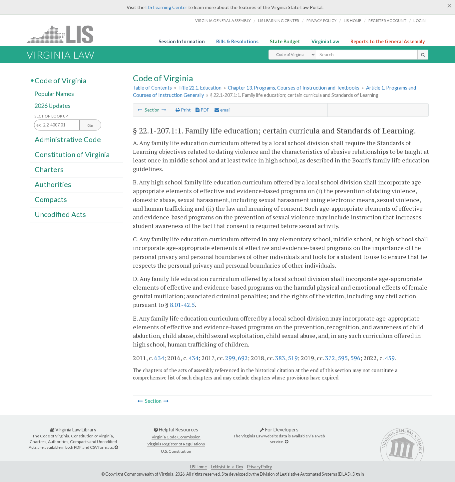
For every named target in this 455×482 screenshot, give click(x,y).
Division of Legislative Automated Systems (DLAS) (305, 474)
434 (194, 358)
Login (419, 20)
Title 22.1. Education (200, 88)
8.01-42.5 (182, 305)
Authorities (53, 184)
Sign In (358, 474)
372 (330, 358)
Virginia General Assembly (223, 20)
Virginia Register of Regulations (176, 443)
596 (355, 358)
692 (243, 358)
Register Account (387, 20)
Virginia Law (325, 41)
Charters (49, 169)
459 (390, 358)
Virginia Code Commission (176, 436)
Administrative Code (68, 139)
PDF (204, 110)
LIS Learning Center (166, 7)
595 (343, 358)
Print (185, 110)
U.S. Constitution (176, 451)
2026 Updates (52, 105)
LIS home (352, 20)
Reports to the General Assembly (387, 41)
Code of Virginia (60, 80)
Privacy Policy (321, 20)
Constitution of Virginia (72, 154)
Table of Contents (152, 88)
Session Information (182, 41)
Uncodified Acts (60, 214)
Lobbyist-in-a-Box (227, 466)
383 (280, 358)
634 (159, 358)
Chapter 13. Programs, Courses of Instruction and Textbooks (293, 88)
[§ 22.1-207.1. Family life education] (140, 110)
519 (293, 358)
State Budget (285, 41)
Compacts (51, 199)
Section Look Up (51, 116)
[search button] (422, 55)
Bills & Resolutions (237, 41)
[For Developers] (286, 441)
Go (90, 125)
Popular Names (54, 94)
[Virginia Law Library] (116, 447)
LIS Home (198, 466)
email (224, 110)
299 (230, 358)
